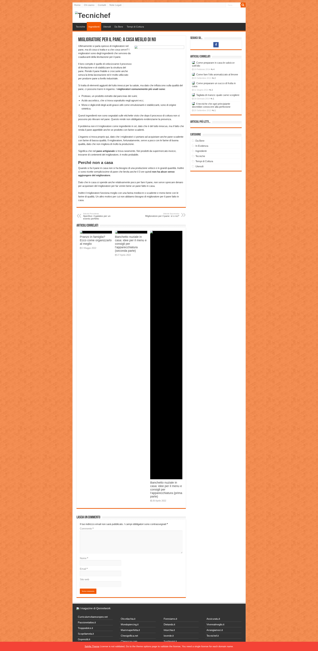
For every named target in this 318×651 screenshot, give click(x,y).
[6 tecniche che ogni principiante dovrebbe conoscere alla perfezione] (193, 103)
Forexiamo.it (170, 618)
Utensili (107, 26)
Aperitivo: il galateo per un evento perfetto (96, 216)
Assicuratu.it (213, 618)
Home (77, 5)
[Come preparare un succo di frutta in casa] (193, 83)
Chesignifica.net (129, 635)
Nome (84, 558)
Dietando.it (169, 624)
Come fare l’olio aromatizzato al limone (217, 74)
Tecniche (80, 26)
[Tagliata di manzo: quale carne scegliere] (193, 95)
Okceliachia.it (128, 618)
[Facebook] (216, 44)
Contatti (102, 5)
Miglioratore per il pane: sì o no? (162, 215)
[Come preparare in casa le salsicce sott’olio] (193, 62)
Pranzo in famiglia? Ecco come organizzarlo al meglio (96, 240)
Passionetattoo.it (87, 622)
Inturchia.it (169, 630)
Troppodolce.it (85, 628)
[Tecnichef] (92, 15)
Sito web (84, 579)
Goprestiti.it (84, 639)
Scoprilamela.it (86, 633)
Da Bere (118, 26)
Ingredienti (94, 26)
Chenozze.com (129, 641)
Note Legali (115, 5)
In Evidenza (201, 145)
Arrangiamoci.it (215, 630)
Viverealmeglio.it (215, 624)
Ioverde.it (169, 635)
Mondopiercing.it (129, 624)
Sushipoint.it (170, 641)
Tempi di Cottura (135, 26)
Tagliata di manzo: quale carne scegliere (217, 95)
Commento (87, 528)
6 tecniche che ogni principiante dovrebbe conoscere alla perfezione (211, 105)
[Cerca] (243, 4)
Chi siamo (89, 5)
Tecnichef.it (213, 635)
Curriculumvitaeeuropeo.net (93, 616)
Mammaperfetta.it (130, 630)
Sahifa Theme (92, 646)
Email (84, 568)
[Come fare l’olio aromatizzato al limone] (193, 74)
